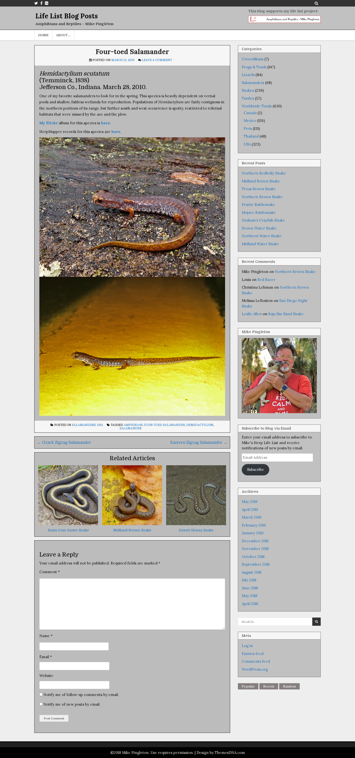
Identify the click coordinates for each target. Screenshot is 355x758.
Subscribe (255, 469)
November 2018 (255, 548)
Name (46, 635)
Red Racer (266, 279)
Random (289, 686)
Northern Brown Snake (262, 197)
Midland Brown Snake (132, 530)
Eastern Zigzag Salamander (198, 442)
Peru (248, 128)
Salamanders (84, 425)
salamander (131, 428)
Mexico (250, 120)
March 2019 (251, 517)
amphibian (133, 425)
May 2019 (249, 501)
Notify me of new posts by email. (71, 704)
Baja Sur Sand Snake (286, 314)
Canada (250, 113)
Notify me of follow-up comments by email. (81, 694)
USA (100, 425)
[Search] (316, 3)
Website (46, 675)
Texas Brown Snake (259, 189)
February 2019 (254, 525)
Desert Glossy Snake (196, 530)
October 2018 (253, 556)
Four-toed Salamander (132, 51)
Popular (248, 686)
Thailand (251, 136)
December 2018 (255, 541)
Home (43, 35)
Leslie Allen (252, 314)
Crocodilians (252, 59)
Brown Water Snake (259, 228)
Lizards (248, 74)
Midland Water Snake (260, 244)
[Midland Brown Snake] (132, 524)
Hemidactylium (199, 425)
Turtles (248, 98)
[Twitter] (36, 3)
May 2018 (249, 595)
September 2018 (256, 564)
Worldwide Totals (257, 106)
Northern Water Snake (262, 236)
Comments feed (256, 661)
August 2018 (251, 572)
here (105, 123)
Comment (49, 572)
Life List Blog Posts (67, 16)
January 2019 (252, 533)
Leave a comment (157, 60)
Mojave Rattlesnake (259, 212)
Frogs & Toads (254, 67)
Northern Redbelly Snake (264, 173)
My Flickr (48, 123)
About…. (63, 35)
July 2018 (249, 580)
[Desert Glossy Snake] (196, 524)
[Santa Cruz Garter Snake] (68, 524)
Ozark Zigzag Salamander (64, 442)
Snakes (248, 90)
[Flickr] (46, 3)
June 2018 (250, 588)
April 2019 (250, 509)
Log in (247, 645)
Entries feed (252, 653)
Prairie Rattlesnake (258, 204)
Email (45, 656)
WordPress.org (255, 669)
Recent (268, 686)
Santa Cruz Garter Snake (68, 530)
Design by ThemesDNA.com (221, 752)
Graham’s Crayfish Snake (263, 220)
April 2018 (250, 603)
